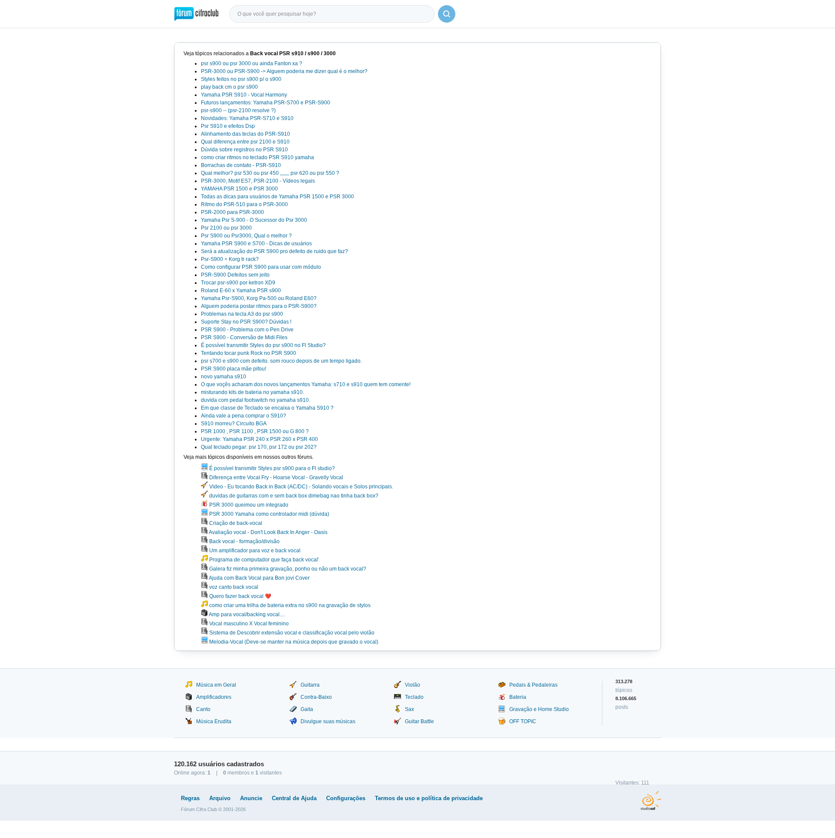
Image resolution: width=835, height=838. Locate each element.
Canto (203, 709)
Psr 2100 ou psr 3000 (226, 228)
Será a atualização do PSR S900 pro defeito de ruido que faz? (274, 251)
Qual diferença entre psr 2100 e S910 (245, 142)
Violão (412, 685)
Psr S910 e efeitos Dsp (228, 126)
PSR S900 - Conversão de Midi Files (244, 337)
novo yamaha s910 (223, 377)
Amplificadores (213, 697)
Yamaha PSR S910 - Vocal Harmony (244, 95)
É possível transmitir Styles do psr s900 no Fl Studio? (263, 345)
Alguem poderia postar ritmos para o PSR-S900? (259, 306)
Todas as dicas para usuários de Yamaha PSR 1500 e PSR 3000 (277, 197)
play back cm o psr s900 (229, 87)
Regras (190, 798)
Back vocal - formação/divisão (244, 541)
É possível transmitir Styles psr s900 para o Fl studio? (271, 468)
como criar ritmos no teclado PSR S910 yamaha (257, 157)
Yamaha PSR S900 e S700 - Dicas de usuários (256, 243)
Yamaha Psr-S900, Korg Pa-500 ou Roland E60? (259, 298)
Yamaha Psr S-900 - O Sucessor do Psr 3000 (254, 220)
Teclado (414, 697)
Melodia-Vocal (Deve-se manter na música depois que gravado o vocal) (293, 642)
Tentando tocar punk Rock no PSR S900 (248, 353)
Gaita (307, 709)
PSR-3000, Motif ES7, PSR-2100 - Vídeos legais (258, 181)
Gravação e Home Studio (539, 709)
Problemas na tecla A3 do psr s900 (242, 314)
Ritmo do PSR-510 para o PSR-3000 (244, 204)
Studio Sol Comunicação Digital (651, 800)
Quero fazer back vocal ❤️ (239, 596)
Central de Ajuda (294, 798)
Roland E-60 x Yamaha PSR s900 (241, 290)
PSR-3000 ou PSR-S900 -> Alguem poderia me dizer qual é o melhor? (284, 71)
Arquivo (219, 798)
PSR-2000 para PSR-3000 (232, 212)
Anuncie (251, 798)
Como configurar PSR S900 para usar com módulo (261, 267)
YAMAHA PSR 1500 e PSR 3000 (239, 189)
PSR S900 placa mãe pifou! (233, 369)
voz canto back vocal (233, 587)
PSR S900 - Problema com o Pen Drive (247, 330)
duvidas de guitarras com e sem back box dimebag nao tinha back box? (293, 496)
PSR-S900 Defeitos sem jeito (235, 275)
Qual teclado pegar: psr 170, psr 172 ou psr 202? (259, 447)
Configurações (345, 798)
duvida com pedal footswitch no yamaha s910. (255, 400)
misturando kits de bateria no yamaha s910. (252, 392)
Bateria (517, 697)
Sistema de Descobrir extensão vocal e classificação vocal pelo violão (291, 633)
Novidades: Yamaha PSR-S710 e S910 (247, 118)
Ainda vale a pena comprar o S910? (243, 416)
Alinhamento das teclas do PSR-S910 (245, 134)
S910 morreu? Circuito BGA (234, 424)
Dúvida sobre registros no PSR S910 (244, 150)
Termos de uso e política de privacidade (429, 798)
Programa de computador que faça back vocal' (263, 560)
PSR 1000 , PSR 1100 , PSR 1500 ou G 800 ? (255, 431)
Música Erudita (213, 721)
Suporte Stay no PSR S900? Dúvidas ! (246, 322)
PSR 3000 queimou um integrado (248, 505)
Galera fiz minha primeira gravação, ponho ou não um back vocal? (287, 569)
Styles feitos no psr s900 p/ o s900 (241, 79)
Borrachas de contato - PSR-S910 (241, 165)
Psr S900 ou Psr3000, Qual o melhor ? (246, 236)
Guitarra (310, 685)
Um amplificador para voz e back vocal (254, 551)
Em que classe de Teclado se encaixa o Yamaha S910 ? (267, 408)
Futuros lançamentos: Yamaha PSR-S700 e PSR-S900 (265, 103)
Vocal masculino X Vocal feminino (248, 624)
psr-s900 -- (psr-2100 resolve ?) (238, 110)
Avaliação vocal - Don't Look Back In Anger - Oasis (267, 532)
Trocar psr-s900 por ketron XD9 (238, 283)
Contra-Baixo (316, 697)
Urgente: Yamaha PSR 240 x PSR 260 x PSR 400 (259, 439)
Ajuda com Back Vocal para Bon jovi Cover (259, 578)
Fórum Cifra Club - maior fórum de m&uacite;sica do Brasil (196, 14)
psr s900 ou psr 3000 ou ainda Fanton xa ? (251, 63)
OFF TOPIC (522, 721)
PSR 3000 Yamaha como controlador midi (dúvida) (268, 514)
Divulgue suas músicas (328, 721)
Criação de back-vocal (235, 523)
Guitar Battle (419, 721)
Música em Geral (216, 685)
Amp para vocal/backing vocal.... (246, 614)
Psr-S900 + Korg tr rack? (230, 259)
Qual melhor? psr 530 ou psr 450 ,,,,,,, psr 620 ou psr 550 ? (270, 173)
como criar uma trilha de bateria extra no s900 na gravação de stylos (289, 605)
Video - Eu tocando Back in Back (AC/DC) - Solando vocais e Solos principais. (300, 487)
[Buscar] (446, 14)
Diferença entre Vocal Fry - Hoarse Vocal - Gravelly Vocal (275, 477)
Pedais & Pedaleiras (533, 685)
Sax (409, 709)
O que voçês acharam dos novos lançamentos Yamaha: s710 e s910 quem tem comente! (306, 384)
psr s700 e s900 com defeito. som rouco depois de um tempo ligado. (281, 361)
